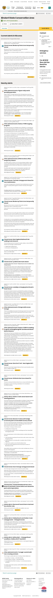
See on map (30, 77)
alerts (45, 28)
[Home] (4, 8)
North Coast (46, 36)
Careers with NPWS (18, 581)
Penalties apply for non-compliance (12, 112)
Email (49, 13)
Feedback (28, 584)
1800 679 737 (44, 75)
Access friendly (23, 1)
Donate (40, 588)
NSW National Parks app (7, 580)
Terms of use (41, 579)
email (8, 114)
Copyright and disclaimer (42, 583)
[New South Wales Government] (44, 589)
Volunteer (36, 1)
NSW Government (26, 595)
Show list (17, 115)
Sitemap (40, 585)
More (50, 46)
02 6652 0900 (44, 40)
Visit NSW (4, 583)
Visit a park (10, 11)
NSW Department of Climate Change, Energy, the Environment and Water (7, 586)
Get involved (17, 587)
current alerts (14, 20)
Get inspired (16, 1)
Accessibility (41, 578)
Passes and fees (42, 1)
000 (42, 55)
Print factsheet (41, 13)
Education (30, 1)
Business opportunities (19, 585)
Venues (48, 1)
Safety (11, 1)
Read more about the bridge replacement (13, 454)
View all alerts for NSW (45, 82)
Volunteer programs (18, 580)
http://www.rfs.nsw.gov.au (46, 78)
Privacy (40, 581)
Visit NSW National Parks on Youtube (9, 596)
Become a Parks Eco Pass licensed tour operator (19, 583)
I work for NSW (35, 595)
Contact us (28, 583)
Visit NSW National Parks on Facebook (3, 596)
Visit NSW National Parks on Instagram (6, 596)
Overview (4, 28)
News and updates (30, 581)
